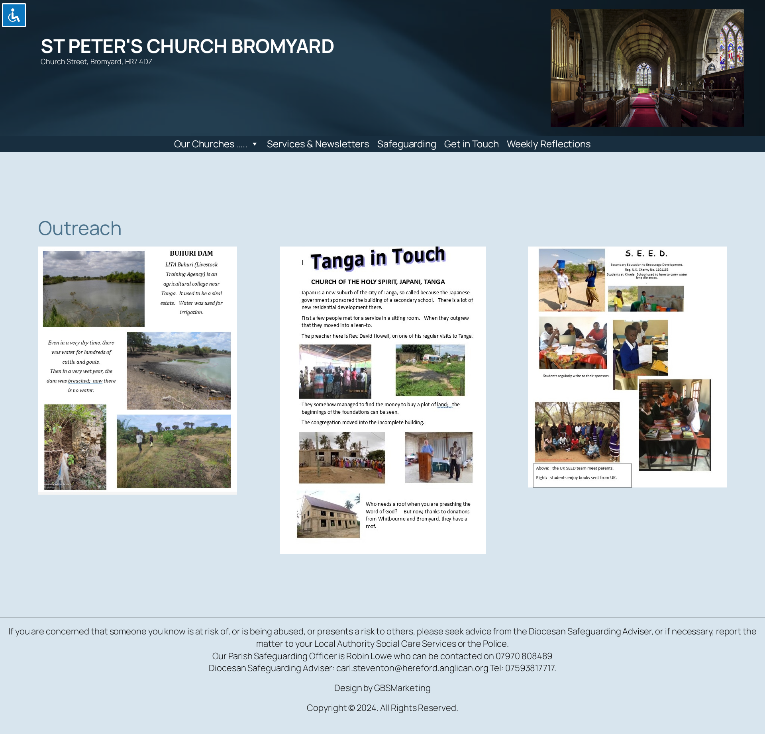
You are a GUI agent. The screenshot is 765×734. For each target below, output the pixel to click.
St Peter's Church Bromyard (187, 46)
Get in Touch (471, 143)
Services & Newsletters (318, 143)
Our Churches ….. (210, 143)
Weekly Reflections (549, 143)
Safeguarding (406, 143)
